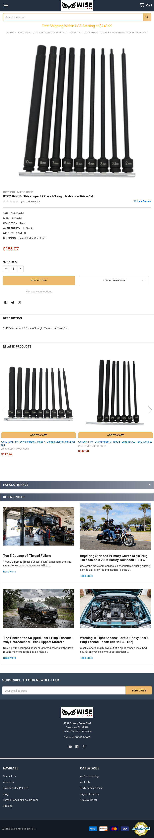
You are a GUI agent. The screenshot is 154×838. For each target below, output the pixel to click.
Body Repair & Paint (91, 788)
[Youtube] (70, 747)
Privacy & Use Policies (15, 788)
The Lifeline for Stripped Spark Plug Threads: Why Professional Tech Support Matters (37, 640)
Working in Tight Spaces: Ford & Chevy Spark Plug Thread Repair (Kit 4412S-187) (114, 640)
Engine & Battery (89, 794)
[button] (114, 280)
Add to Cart (38, 435)
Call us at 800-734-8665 (77, 737)
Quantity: (10, 261)
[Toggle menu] (5, 5)
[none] (77, 112)
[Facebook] (6, 302)
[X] (20, 302)
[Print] (13, 302)
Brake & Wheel (88, 799)
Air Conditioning (89, 776)
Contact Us (9, 776)
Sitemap (8, 805)
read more (9, 571)
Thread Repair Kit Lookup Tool (20, 799)
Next (150, 410)
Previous (4, 410)
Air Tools (85, 782)
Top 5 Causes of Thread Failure (27, 556)
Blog (5, 794)
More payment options (39, 291)
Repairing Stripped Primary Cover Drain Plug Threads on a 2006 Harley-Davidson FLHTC (114, 558)
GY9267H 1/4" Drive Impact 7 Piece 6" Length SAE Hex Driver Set (115, 441)
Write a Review (142, 201)
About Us (8, 782)
